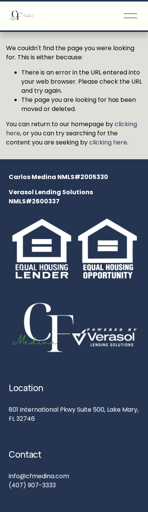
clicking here (108, 142)
